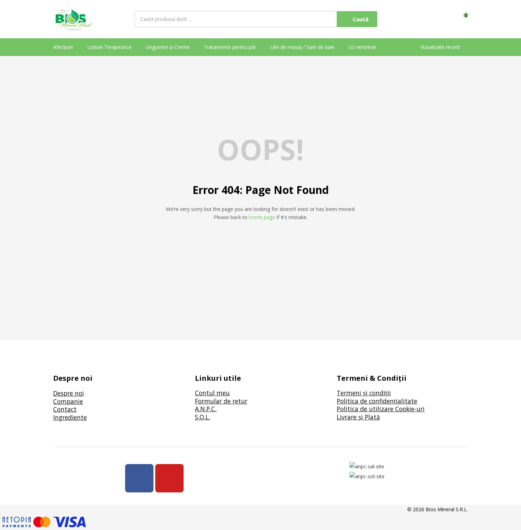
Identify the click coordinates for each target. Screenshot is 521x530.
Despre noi (68, 393)
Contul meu (212, 393)
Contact (65, 409)
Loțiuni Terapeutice (109, 47)
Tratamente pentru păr (230, 47)
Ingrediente (70, 417)
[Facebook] (139, 478)
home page (262, 217)
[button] (463, 19)
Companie (68, 401)
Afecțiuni (63, 47)
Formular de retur (221, 401)
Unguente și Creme (168, 47)
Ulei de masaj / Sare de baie (302, 47)
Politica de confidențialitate (377, 401)
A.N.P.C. (206, 409)
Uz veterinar (362, 47)
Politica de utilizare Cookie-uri (381, 409)
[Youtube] (169, 478)
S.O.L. (202, 417)
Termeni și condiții (364, 393)
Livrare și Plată (358, 417)
